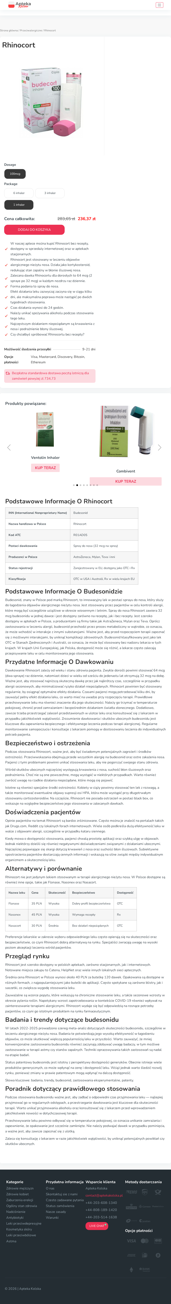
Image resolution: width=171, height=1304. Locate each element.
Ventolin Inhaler (45, 457)
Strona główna (9, 30)
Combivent (125, 471)
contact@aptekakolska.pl (104, 1195)
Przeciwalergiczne (31, 30)
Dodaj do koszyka (34, 229)
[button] (45, 468)
